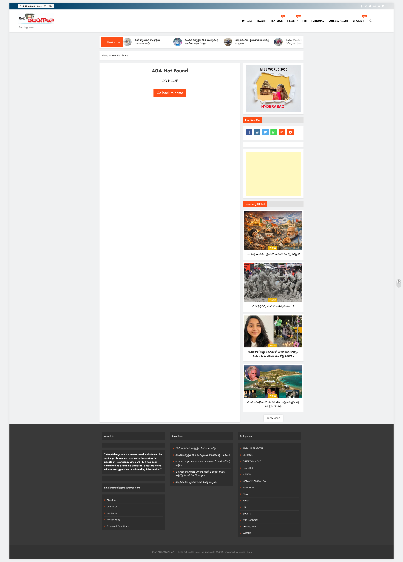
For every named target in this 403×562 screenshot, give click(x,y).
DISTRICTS (248, 455)
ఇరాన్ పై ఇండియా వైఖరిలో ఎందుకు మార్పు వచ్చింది (273, 254)
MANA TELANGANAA (254, 481)
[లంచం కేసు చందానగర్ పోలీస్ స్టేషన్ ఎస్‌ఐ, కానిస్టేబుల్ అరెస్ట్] (253, 42)
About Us (111, 500)
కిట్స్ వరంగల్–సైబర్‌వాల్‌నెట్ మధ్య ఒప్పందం (196, 482)
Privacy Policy (113, 519)
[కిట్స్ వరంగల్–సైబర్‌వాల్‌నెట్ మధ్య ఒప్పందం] (202, 42)
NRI (304, 21)
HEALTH (261, 21)
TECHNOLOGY (250, 520)
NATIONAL (317, 21)
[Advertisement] (273, 174)
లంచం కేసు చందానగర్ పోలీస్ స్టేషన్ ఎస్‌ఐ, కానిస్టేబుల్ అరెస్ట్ (277, 41)
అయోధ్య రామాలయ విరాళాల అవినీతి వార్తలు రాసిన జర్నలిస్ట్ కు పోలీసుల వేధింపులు (200, 473)
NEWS (293, 20)
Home (248, 21)
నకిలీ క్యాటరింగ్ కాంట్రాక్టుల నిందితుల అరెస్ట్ (196, 448)
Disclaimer (112, 513)
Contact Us (112, 506)
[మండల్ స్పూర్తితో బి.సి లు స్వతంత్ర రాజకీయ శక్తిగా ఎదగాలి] (152, 42)
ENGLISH (359, 20)
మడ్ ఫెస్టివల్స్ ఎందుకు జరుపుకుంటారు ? (273, 306)
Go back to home (170, 92)
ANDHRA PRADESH (253, 448)
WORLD (273, 248)
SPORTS (247, 513)
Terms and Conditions (117, 526)
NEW (245, 494)
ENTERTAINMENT (338, 21)
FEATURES (278, 20)
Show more (273, 418)
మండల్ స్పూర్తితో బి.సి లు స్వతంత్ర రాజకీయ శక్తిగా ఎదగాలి (176, 41)
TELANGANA (250, 526)
